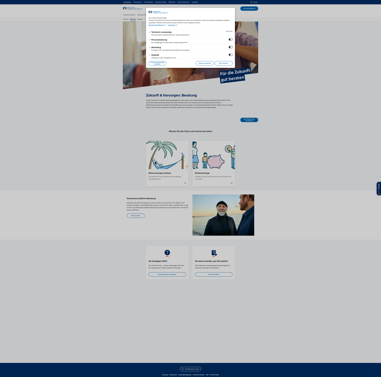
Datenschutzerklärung (156, 25)
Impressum (171, 25)
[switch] (231, 39)
